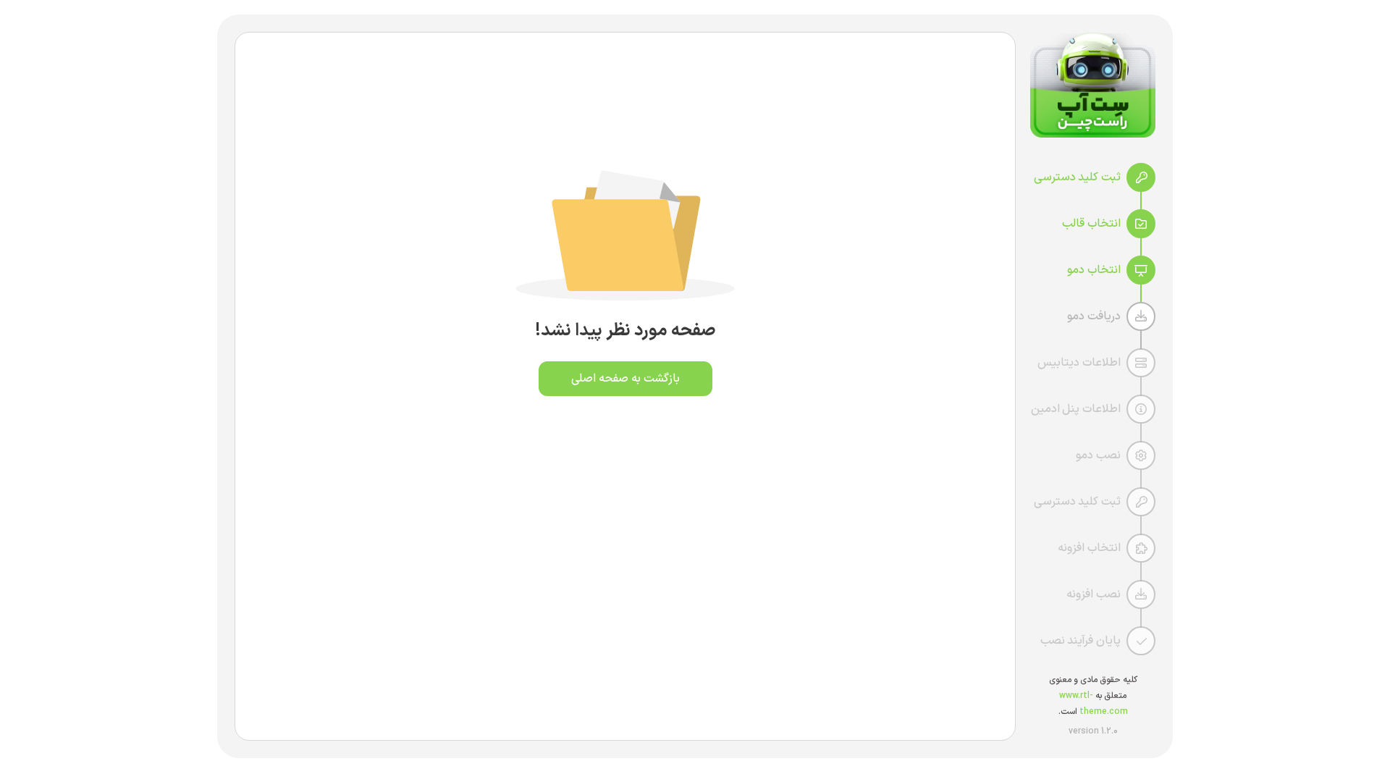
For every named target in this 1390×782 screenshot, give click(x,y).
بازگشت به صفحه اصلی (625, 378)
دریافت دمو (1094, 316)
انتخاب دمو (1094, 270)
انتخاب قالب (1091, 223)
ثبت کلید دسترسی (1077, 177)
